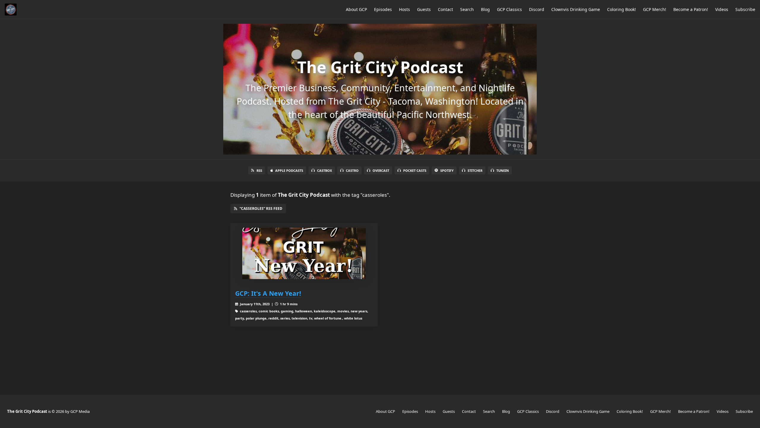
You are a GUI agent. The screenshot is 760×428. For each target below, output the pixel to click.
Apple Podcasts (289, 170)
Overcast (381, 170)
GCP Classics (509, 9)
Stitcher (475, 170)
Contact (445, 9)
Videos (721, 9)
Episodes (383, 9)
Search (467, 9)
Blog (485, 9)
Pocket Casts (414, 170)
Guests (424, 9)
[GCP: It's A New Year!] (304, 253)
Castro (352, 170)
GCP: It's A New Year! (268, 293)
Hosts (404, 9)
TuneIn (502, 170)
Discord (536, 9)
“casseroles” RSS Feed (261, 208)
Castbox (324, 170)
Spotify (447, 170)
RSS (259, 170)
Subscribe (745, 9)
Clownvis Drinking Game (575, 9)
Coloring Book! (621, 9)
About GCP (356, 9)
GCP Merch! (654, 9)
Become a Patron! (690, 9)
